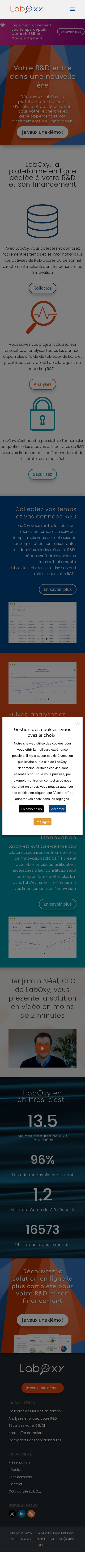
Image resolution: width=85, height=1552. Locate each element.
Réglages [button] (42, 822)
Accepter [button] (57, 809)
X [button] (77, 722)
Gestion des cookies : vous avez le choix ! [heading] (42, 732)
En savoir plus (31, 809)
